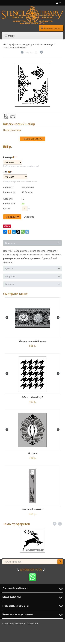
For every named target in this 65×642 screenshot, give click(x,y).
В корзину (12, 217)
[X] (18, 232)
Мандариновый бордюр (32, 341)
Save (8, 226)
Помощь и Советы (32, 138)
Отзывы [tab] (9, 284)
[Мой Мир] (14, 232)
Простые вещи (45, 44)
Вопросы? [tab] (10, 276)
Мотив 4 (32, 453)
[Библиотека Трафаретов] (32, 14)
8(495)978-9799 (31, 570)
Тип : (7, 171)
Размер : (9, 157)
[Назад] (22, 52)
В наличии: (9, 203)
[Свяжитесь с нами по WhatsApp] (32, 576)
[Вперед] (41, 52)
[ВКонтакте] (5, 232)
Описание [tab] (10, 242)
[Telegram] (27, 232)
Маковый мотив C (32, 509)
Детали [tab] (9, 268)
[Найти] (60, 561)
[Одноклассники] (9, 232)
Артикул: (8, 198)
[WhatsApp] (23, 232)
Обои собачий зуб (32, 397)
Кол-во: (7, 208)
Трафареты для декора (21, 44)
